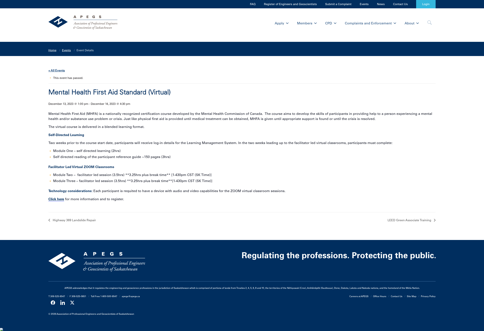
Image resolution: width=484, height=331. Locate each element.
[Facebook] (52, 302)
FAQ (253, 4)
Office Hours (379, 296)
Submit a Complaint (338, 4)
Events (364, 4)
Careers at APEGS (358, 296)
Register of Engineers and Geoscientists (290, 4)
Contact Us (400, 4)
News (381, 4)
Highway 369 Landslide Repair (74, 220)
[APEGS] (96, 23)
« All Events (56, 70)
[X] (72, 302)
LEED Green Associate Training (410, 220)
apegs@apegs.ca (131, 296)
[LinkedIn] (62, 302)
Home (52, 50)
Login (426, 4)
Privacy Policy (428, 296)
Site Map (411, 296)
